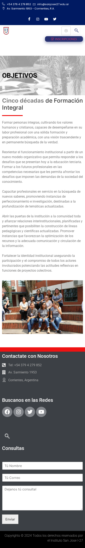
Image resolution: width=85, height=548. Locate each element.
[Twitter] (55, 19)
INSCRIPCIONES (66, 39)
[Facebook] (29, 19)
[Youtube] (46, 19)
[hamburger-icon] (66, 31)
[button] (76, 30)
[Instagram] (38, 19)
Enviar (10, 519)
